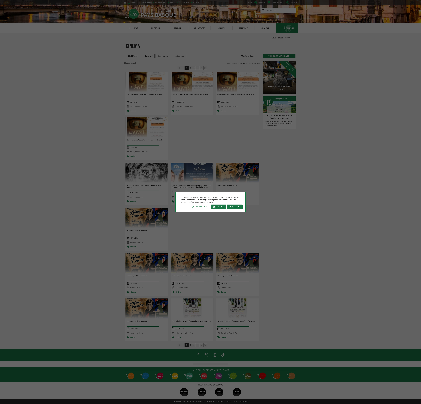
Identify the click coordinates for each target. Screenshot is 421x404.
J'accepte (236, 207)
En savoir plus (201, 207)
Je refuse (220, 207)
